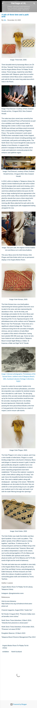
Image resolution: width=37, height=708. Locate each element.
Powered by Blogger (20, 704)
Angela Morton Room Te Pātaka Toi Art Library (15, 647)
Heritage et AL (18, 3)
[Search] (34, 4)
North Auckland (16, 651)
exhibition (5, 651)
